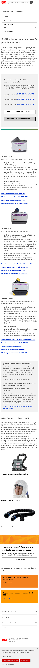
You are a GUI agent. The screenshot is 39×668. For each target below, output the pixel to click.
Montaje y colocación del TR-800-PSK (14, 353)
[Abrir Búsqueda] (36, 2)
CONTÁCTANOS (8, 31)
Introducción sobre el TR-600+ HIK (13, 270)
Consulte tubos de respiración (11, 527)
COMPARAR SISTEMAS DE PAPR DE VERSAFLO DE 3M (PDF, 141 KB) (21, 112)
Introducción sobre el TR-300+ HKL (13, 200)
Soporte (6, 28)
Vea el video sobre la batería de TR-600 (14, 267)
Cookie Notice (6, 656)
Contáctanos (19, 559)
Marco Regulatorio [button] (10, 622)
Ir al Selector (7, 583)
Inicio (6, 17)
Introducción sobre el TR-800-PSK (13, 349)
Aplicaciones (8, 24)
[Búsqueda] (31, 2)
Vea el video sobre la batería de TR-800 (14, 343)
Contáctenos (7, 598)
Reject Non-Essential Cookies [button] (11, 660)
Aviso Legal (12, 638)
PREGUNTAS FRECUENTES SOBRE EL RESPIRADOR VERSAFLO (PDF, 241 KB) (21, 119)
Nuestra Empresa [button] (9, 612)
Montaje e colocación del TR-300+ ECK (14, 197)
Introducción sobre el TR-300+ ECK (13, 193)
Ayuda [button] (4, 628)
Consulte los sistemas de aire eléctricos (14, 474)
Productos (7, 20)
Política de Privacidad (21, 638)
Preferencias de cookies (15, 639)
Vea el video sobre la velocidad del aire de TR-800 (18, 339)
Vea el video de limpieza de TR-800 (13, 346)
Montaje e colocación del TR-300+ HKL (14, 203)
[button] (8, 664)
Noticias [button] (6, 617)
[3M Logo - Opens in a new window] (3, 2)
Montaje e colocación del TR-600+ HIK (14, 274)
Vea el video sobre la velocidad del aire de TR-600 (18, 264)
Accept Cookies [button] (25, 660)
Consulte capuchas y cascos (10, 500)
